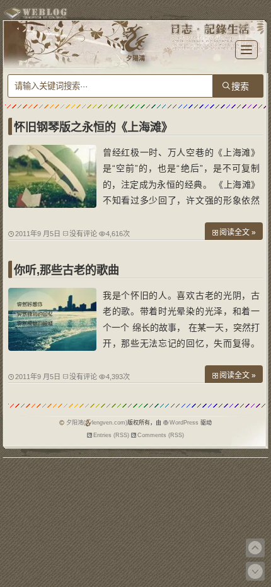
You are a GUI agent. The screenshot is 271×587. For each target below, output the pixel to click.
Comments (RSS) (160, 435)
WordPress (184, 422)
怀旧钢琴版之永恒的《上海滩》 (93, 127)
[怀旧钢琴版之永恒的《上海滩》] (52, 205)
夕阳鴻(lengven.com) (96, 422)
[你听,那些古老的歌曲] (52, 348)
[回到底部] (255, 571)
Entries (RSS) (111, 435)
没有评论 (83, 233)
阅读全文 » (237, 232)
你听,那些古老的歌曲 (66, 270)
